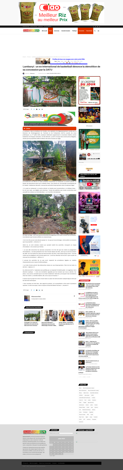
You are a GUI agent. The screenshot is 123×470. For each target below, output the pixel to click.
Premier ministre (82, 414)
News (50, 30)
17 (61, 449)
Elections (94, 400)
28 (51, 453)
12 (68, 447)
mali (80, 409)
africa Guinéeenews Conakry (88, 388)
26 (68, 451)
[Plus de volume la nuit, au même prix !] (82, 362)
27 (72, 451)
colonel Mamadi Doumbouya (84, 397)
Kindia (88, 407)
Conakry (93, 397)
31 (61, 453)
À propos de (25, 463)
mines (80, 412)
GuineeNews (81, 164)
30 (58, 453)
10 (61, 447)
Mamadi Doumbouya (86, 409)
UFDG (80, 419)
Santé (92, 414)
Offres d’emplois (33, 26)
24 (61, 451)
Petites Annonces (47, 26)
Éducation (94, 419)
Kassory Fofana (82, 407)
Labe (92, 407)
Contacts (54, 463)
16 (58, 449)
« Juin (50, 455)
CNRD (92, 395)
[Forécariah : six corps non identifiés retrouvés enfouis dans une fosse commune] (32, 315)
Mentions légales (34, 463)
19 (68, 449)
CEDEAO (81, 395)
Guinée (87, 404)
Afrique (80, 392)
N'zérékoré (85, 412)
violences (88, 419)
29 (54, 453)
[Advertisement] (61, 45)
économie (81, 421)
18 (64, 449)
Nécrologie (40, 26)
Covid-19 (81, 400)
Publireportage (26, 26)
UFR (84, 419)
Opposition (91, 412)
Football (84, 402)
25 (65, 451)
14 (51, 449)
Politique (74, 30)
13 (71, 447)
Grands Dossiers (65, 30)
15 (54, 449)
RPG (88, 414)
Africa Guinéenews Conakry (93, 390)
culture (89, 400)
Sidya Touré (81, 417)
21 (51, 451)
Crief (85, 400)
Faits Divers (89, 30)
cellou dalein (86, 395)
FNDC (80, 402)
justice (91, 404)
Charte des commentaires (45, 463)
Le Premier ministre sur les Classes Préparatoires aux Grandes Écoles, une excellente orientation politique (89, 369)
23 (58, 451)
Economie (81, 30)
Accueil (45, 30)
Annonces (56, 30)
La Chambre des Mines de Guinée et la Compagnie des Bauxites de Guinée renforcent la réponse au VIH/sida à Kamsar (89, 353)
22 (54, 451)
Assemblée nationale (94, 392)
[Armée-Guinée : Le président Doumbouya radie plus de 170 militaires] (67, 315)
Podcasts (84, 164)
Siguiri (87, 417)
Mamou (93, 409)
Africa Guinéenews (82, 390)
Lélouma (96, 407)
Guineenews (81, 404)
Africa (80, 388)
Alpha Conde (86, 392)
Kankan (96, 404)
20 (72, 449)
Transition (95, 417)
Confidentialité (61, 463)
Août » (53, 455)
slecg (91, 417)
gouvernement (91, 402)
